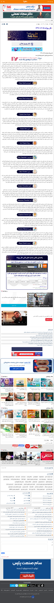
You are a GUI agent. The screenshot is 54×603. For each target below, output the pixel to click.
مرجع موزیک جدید (42, 479)
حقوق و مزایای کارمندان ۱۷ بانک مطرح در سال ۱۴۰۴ (16, 510)
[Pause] (28, 306)
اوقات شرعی (26, 503)
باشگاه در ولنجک (28, 482)
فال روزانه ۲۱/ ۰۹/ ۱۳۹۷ (47, 498)
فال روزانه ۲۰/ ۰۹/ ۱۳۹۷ (47, 500)
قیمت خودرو (26, 498)
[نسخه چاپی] (2, 24)
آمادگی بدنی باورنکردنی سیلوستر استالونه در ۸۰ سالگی (41, 512)
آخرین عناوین (48, 508)
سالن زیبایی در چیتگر (48, 487)
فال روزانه (11, 500)
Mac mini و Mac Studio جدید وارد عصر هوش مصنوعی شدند (41, 337)
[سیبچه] (40, 585)
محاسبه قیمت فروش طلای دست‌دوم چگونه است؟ (43, 516)
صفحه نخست (50, 590)
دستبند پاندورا (49, 479)
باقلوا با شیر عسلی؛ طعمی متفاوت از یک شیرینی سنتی (41, 510)
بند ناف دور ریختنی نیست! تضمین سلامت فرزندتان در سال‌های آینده (40, 343)
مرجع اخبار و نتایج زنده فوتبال (32, 479)
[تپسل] (1, 291)
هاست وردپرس (25, 487)
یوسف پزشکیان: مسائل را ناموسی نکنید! (44, 528)
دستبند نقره (23, 477)
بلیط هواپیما (41, 477)
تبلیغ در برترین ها (19, 590)
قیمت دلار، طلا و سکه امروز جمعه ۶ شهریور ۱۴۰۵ (16, 516)
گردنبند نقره (18, 477)
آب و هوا (11, 498)
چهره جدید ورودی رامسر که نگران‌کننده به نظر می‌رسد (14, 529)
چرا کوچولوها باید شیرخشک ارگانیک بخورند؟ (44, 345)
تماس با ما (31, 590)
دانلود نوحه (31, 487)
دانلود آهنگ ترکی (49, 489)
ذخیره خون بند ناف (9, 484)
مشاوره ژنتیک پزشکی (18, 484)
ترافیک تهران (26, 500)
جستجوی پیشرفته (7, 590)
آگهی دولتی (13, 590)
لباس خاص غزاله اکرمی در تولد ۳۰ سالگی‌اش (43, 522)
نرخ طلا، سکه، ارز (10, 495)
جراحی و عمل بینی (24, 489)
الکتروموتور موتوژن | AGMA (14, 489)
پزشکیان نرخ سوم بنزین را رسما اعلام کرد (17, 536)
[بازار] (23, 585)
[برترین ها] (25, 2)
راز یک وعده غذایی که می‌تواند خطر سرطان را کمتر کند (42, 524)
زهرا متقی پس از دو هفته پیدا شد (19, 523)
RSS (1, 590)
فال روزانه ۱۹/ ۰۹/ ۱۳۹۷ (47, 502)
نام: (52, 542)
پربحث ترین (8, 508)
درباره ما (36, 590)
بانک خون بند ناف (32, 489)
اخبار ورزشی (41, 590)
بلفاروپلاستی (35, 477)
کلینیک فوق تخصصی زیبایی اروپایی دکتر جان (44, 484)
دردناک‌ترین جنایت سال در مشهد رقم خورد (16, 527)
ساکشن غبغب (29, 477)
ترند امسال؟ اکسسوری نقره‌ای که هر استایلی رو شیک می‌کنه (41, 338)
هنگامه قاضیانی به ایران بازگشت (18, 520)
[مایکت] (14, 585)
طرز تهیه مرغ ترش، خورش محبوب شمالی (17, 518)
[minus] (4, 24)
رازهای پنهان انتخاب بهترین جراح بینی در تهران (43, 514)
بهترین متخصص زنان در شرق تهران (14, 487)
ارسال (3, 553)
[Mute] (30, 306)
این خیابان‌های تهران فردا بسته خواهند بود (44, 531)
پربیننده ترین (21, 508)
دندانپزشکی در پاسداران (39, 487)
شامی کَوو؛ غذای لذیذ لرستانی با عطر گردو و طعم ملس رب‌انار (14, 512)
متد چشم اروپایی (41, 482)
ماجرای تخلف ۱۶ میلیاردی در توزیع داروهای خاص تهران (42, 533)
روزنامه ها (26, 495)
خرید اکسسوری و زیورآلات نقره (8, 477)
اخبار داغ (36, 508)
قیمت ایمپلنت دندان (48, 477)
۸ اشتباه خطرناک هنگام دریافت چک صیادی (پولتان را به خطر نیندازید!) (41, 519)
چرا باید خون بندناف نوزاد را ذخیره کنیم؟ (45, 334)
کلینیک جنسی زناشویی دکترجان (29, 484)
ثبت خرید (14, 305)
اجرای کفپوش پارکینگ (41, 489)
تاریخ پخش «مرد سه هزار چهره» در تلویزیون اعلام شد (14, 514)
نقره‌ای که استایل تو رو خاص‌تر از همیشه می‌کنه (44, 335)
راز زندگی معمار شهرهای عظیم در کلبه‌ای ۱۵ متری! (43, 526)
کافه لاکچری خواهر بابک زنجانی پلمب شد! (17, 531)
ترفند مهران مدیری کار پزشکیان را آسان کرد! (43, 535)
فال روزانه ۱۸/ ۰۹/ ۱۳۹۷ (47, 504)
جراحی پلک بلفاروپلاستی (19, 482)
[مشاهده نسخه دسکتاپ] (2, 1)
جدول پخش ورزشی (9, 503)
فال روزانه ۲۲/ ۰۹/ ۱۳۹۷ (47, 496)
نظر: (52, 545)
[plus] (7, 24)
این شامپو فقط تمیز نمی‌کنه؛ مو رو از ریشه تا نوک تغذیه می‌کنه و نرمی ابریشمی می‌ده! (37, 342)
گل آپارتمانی (35, 482)
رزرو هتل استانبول (49, 482)
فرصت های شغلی (26, 590)
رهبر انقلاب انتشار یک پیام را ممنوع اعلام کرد (17, 525)
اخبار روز (45, 590)
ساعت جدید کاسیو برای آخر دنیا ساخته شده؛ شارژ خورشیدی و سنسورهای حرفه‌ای (38, 332)
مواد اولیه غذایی (6, 479)
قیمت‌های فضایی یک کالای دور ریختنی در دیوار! (16, 534)
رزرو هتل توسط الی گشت (15, 479)
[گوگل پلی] (31, 585)
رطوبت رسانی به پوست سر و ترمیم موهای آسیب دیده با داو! (41, 340)
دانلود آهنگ (23, 479)
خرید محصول (48, 319)
